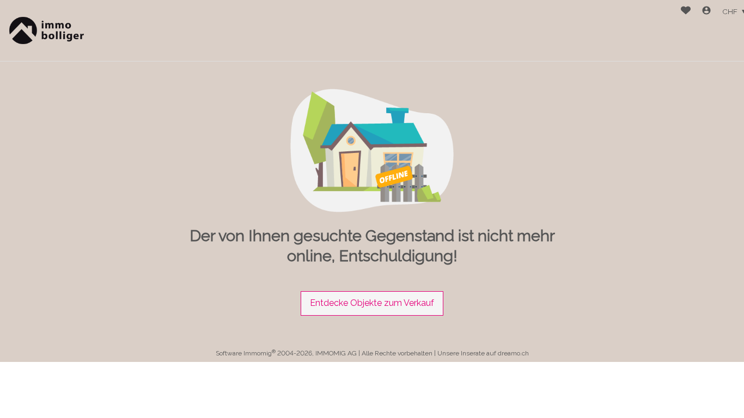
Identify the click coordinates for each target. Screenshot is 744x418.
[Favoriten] (686, 11)
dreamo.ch (513, 353)
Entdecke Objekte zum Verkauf (372, 303)
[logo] (45, 31)
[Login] (706, 11)
